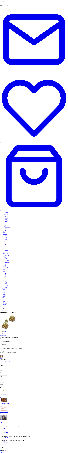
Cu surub (6, 243)
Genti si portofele (5, 219)
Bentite (5, 216)
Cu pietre (6, 237)
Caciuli (5, 230)
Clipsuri (5, 242)
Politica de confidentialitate (8, 444)
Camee (5, 246)
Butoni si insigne (5, 217)
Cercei (4, 241)
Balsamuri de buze (7, 255)
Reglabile (6, 239)
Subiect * (1, 376)
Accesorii (4, 292)
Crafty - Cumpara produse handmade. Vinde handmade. (6, 4)
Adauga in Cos (6, 331)
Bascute (5, 229)
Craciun (5, 257)
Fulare (5, 225)
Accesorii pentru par (5, 214)
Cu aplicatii (6, 283)
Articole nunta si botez (4, 288)
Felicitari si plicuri (7, 260)
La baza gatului (6, 250)
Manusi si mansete (5, 231)
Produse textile (4, 266)
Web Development (13, 444)
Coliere (4, 248)
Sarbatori (4, 256)
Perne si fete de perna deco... (8, 268)
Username (1, 447)
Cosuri (5, 263)
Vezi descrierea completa (3, 335)
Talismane (6, 247)
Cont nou (3, 1)
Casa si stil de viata (4, 252)
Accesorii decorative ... (5, 212)
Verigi (5, 244)
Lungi (5, 249)
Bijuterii (3, 233)
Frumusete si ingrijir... (5, 253)
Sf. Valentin (6, 258)
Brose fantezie (6, 218)
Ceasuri (5, 235)
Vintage (4, 302)
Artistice (5, 245)
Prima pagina (3, 307)
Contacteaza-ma (2, 361)
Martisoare (4, 232)
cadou (7, 368)
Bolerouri (6, 278)
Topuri (4, 271)
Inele (3, 238)
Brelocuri (4, 226)
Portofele (6, 221)
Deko (2, 308)
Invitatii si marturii (5, 295)
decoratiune (4, 368)
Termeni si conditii (2, 444)
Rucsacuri (6, 222)
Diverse (5, 240)
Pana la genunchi (6, 282)
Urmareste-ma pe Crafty (7, 361)
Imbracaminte (3, 270)
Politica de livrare (2, 345)
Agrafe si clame (6, 215)
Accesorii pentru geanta (7, 227)
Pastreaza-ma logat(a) (3, 450)
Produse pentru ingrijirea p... (8, 254)
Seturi (5, 291)
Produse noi (4, 304)
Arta (3, 299)
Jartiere (5, 293)
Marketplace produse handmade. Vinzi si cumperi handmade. (8, 2)
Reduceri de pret (5, 305)
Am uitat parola (2, 452)
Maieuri (5, 274)
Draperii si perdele (7, 267)
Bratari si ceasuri (5, 234)
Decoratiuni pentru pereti (7, 262)
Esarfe (5, 224)
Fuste (3, 280)
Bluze (5, 272)
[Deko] (1, 357)
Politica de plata (6, 345)
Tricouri (5, 273)
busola (2, 368)
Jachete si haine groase (5, 277)
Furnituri (3, 297)
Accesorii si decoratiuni (5, 261)
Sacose (5, 223)
